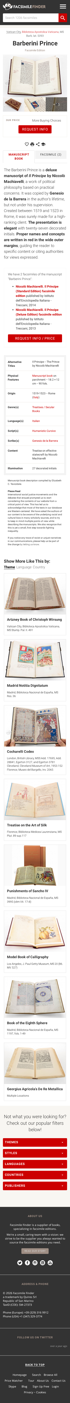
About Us (43, 1380)
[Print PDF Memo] (32, 144)
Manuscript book (42, 375)
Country (39, 567)
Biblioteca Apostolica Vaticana (40, 31)
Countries (14, 1175)
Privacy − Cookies (35, 1392)
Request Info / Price (35, 338)
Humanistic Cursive (44, 430)
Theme (9, 567)
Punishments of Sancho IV (27, 891)
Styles (11, 1153)
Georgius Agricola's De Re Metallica (35, 1089)
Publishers (15, 1185)
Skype (12, 1386)
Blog (24, 1386)
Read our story (35, 1251)
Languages (15, 1164)
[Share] (37, 144)
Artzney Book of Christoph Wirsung (34, 619)
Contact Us (59, 1380)
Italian (36, 420)
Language (24, 567)
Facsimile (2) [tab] (50, 154)
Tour (31, 1380)
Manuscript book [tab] (19, 156)
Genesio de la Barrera (45, 440)
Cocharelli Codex (20, 751)
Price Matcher (14, 1380)
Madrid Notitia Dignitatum (27, 685)
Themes (11, 1142)
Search (36, 1375)
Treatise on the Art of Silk (27, 825)
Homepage (20, 1375)
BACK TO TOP (35, 1364)
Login (55, 1386)
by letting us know (29, 544)
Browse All (50, 1375)
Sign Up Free (41, 1386)
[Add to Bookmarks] (26, 144)
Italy (35, 397)
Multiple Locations (18, 1095)
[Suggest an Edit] (43, 144)
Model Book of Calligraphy (27, 957)
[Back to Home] (24, 6)
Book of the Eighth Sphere (27, 1023)
